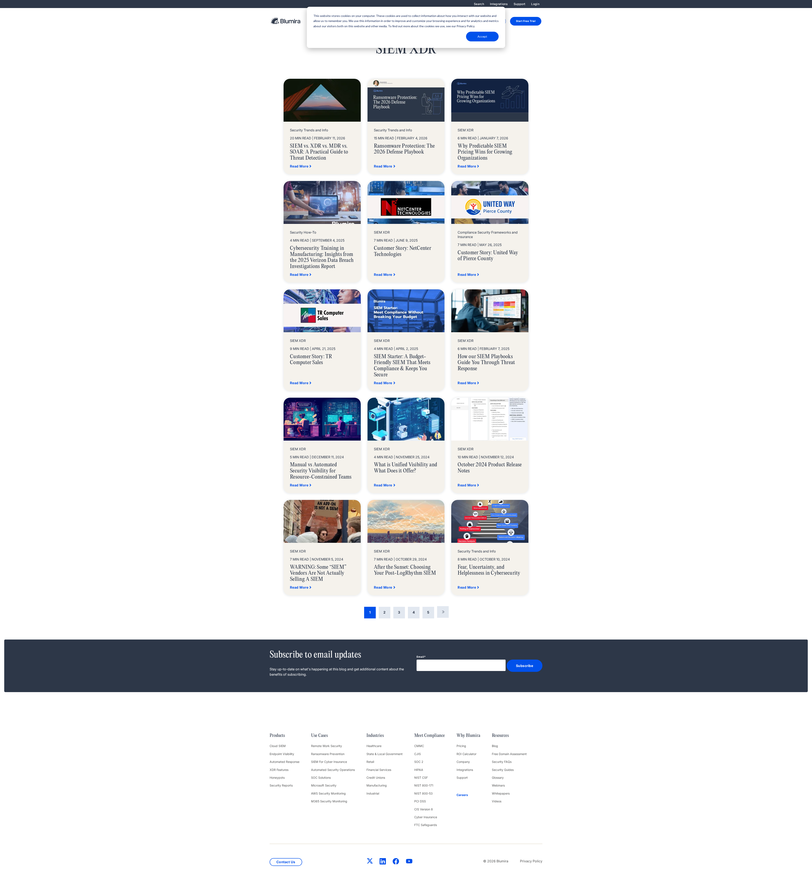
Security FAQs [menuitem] (502, 762)
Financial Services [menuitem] (378, 770)
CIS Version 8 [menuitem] (423, 809)
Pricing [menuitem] (461, 746)
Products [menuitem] (277, 735)
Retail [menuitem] (370, 762)
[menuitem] (468, 795)
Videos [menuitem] (496, 801)
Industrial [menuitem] (372, 793)
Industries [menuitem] (375, 735)
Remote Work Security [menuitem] (326, 746)
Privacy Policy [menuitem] (531, 861)
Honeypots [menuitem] (277, 777)
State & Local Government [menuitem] (384, 754)
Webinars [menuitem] (498, 785)
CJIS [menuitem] (417, 754)
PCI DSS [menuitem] (420, 801)
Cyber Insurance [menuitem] (425, 817)
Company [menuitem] (463, 762)
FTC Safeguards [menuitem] (425, 825)
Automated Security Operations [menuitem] (333, 770)
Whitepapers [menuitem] (501, 793)
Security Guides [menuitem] (503, 770)
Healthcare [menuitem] (373, 746)
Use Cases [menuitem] (319, 735)
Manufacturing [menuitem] (376, 785)
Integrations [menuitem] (499, 4)
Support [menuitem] (519, 4)
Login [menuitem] (535, 4)
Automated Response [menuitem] (284, 762)
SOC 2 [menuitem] (418, 762)
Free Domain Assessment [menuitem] (509, 754)
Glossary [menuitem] (498, 777)
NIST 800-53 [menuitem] (423, 793)
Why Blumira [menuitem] (468, 735)
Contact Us (285, 862)
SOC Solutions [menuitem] (321, 777)
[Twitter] (370, 861)
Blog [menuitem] (495, 746)
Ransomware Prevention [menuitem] (327, 754)
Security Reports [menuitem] (281, 785)
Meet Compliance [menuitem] (429, 735)
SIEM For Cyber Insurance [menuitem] (329, 762)
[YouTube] (409, 862)
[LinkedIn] (383, 862)
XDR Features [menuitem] (279, 770)
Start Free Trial (525, 21)
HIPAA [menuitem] (418, 770)
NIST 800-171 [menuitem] (423, 785)
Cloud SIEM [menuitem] (278, 746)
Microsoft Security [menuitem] (323, 785)
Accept (482, 36)
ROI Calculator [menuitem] (466, 754)
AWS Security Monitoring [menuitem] (328, 793)
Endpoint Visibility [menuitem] (282, 754)
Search (479, 4)
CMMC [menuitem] (419, 746)
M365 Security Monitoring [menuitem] (329, 801)
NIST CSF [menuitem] (421, 777)
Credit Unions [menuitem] (375, 777)
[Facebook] (396, 862)
